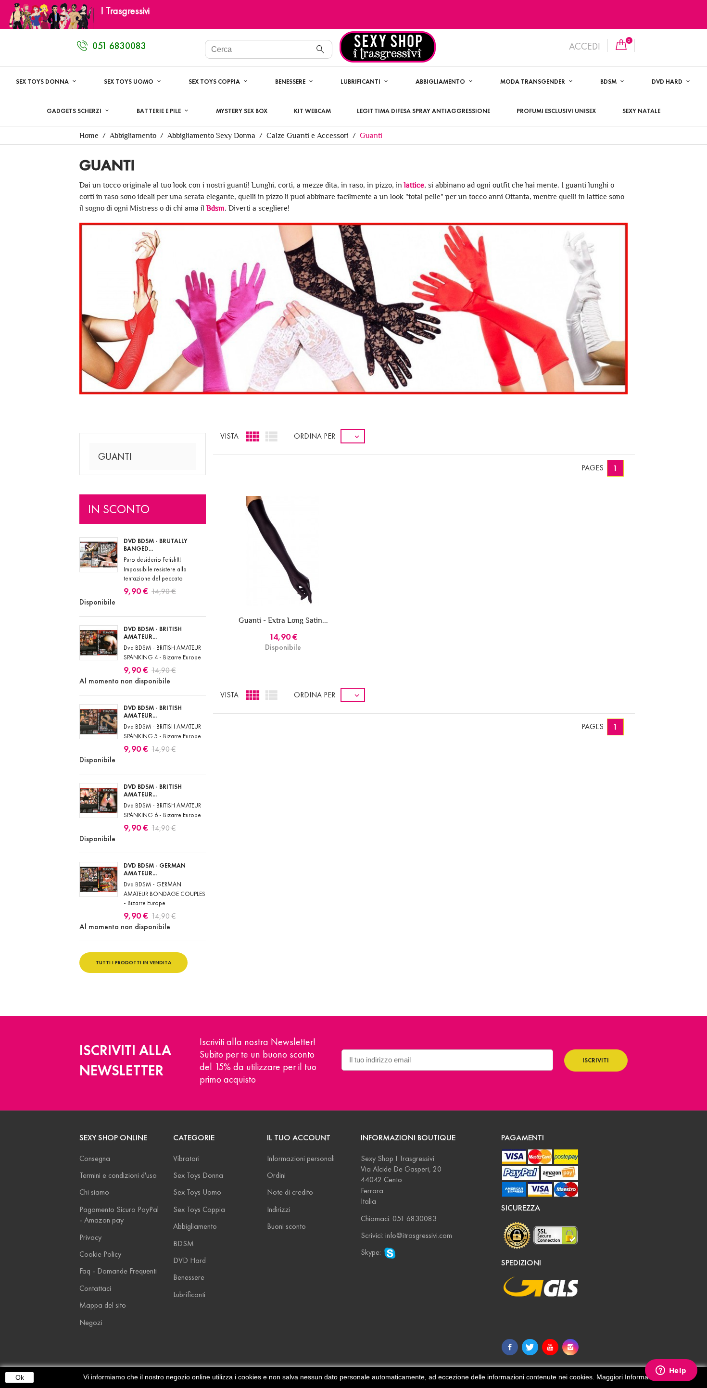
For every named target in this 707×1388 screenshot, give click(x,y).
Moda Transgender (533, 82)
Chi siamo (94, 1192)
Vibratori (186, 1158)
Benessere (291, 82)
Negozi (90, 1322)
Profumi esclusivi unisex (556, 111)
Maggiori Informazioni (629, 1377)
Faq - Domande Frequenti (118, 1270)
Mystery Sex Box (241, 111)
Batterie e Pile (159, 111)
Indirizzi (278, 1209)
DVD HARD (668, 82)
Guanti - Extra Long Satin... (283, 620)
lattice (414, 185)
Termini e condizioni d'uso (118, 1175)
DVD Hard (189, 1260)
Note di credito (290, 1192)
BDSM (609, 82)
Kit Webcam (312, 111)
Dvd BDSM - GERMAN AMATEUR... (155, 869)
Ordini (276, 1175)
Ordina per (314, 436)
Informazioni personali (301, 1158)
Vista (229, 436)
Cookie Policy (100, 1254)
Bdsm (215, 208)
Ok (19, 1377)
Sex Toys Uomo (129, 82)
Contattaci (95, 1288)
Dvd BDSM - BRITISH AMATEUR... (153, 633)
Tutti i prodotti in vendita (133, 962)
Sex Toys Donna (43, 82)
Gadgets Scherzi (75, 111)
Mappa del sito (102, 1305)
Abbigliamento (441, 82)
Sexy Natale (641, 111)
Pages (592, 467)
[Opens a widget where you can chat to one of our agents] (670, 1371)
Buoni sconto (286, 1226)
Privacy (90, 1237)
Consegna (94, 1158)
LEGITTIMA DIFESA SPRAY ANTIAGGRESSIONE (423, 111)
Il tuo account (298, 1138)
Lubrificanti (361, 82)
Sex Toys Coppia (215, 82)
